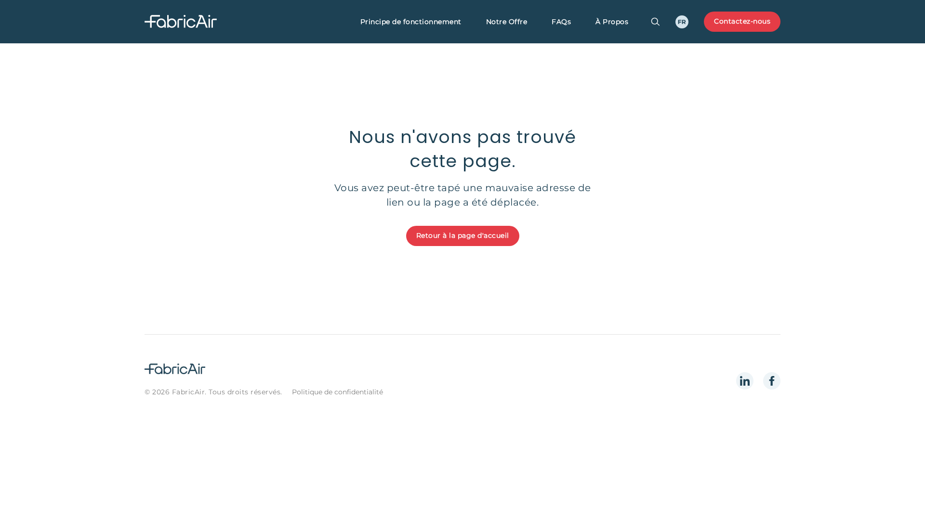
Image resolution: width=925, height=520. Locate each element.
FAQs (561, 21)
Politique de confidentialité (337, 392)
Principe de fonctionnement (411, 21)
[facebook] (771, 381)
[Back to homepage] (205, 22)
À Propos (611, 21)
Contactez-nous (742, 21)
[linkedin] (744, 381)
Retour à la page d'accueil (462, 235)
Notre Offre (507, 21)
